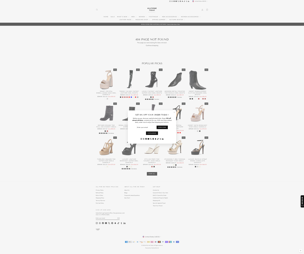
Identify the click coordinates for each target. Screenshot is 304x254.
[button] (302, 201)
